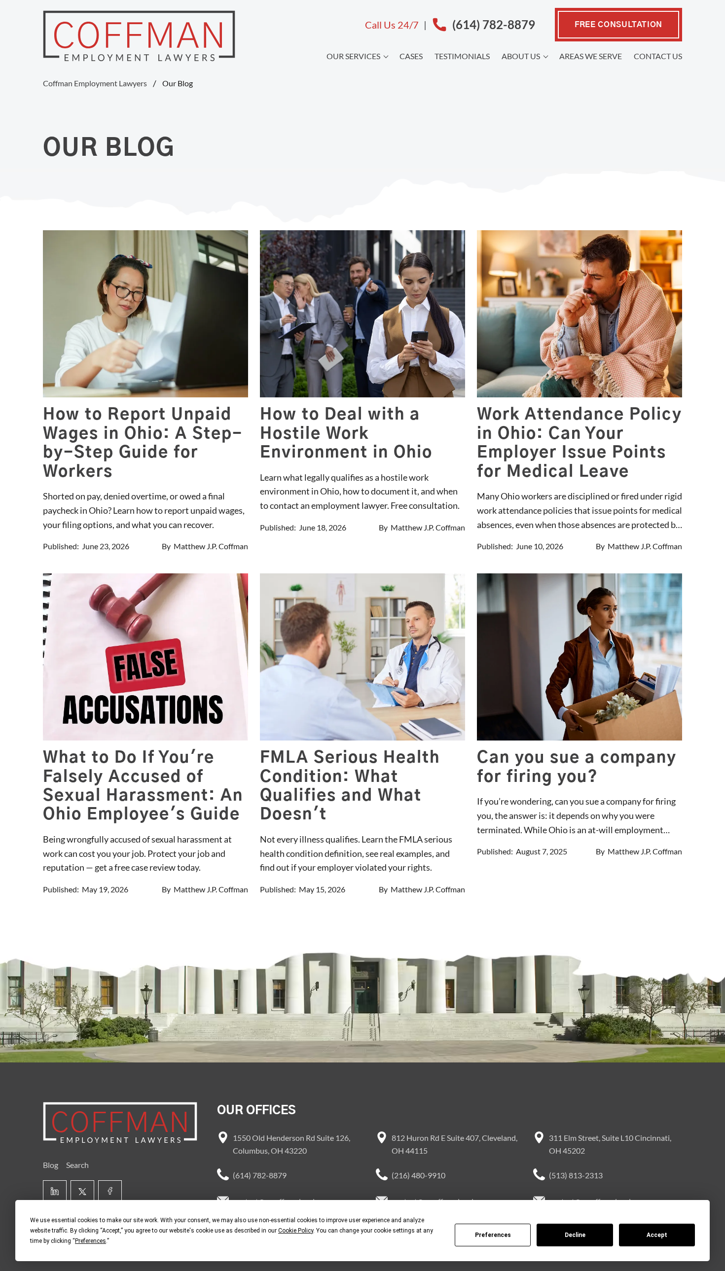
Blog (50, 1164)
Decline (575, 1235)
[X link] (82, 1192)
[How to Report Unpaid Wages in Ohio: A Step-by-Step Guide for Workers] (145, 313)
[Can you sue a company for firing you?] (579, 657)
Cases (411, 56)
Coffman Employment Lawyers (95, 83)
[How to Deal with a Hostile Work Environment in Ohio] (362, 313)
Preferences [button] (90, 1240)
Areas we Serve (590, 56)
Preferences (493, 1235)
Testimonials (462, 56)
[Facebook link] (110, 1192)
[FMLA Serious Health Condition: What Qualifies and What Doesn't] (362, 657)
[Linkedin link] (55, 1192)
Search (77, 1164)
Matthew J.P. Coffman (211, 546)
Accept (657, 1235)
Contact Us (658, 56)
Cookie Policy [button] (295, 1230)
